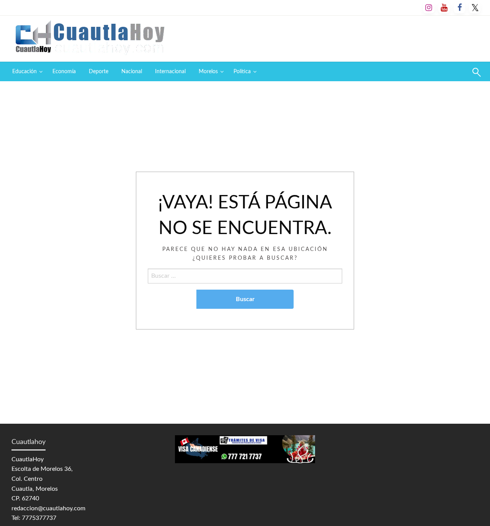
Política (242, 71)
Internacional (170, 71)
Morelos (208, 71)
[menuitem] (26, 71)
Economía (64, 71)
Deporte (98, 71)
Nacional (131, 71)
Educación (24, 71)
